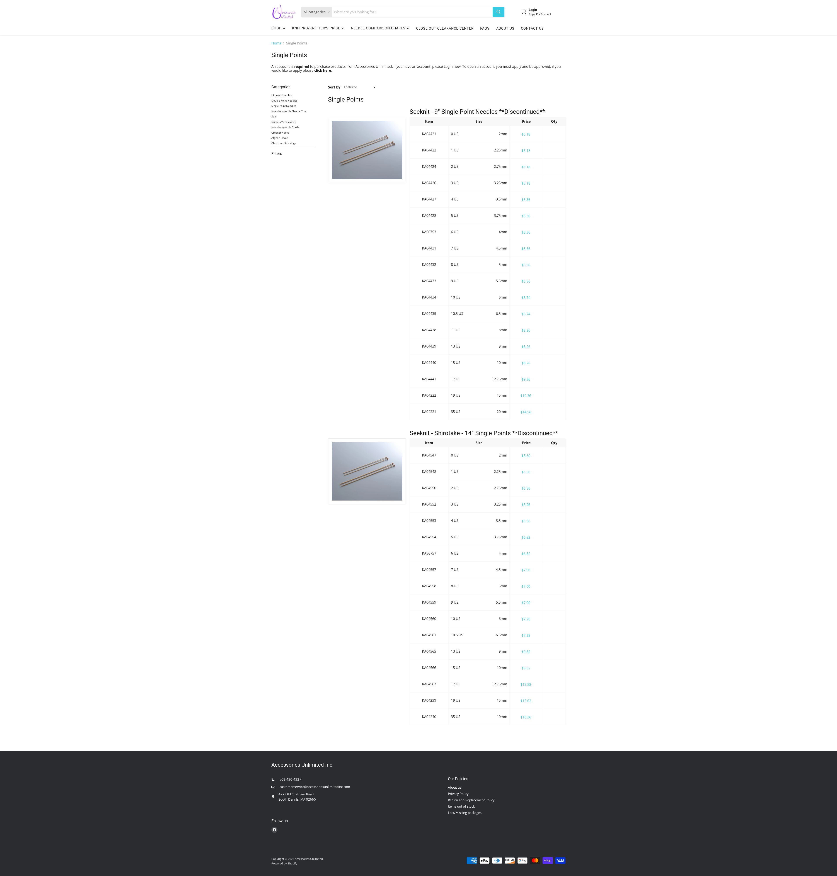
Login (533, 10)
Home (276, 43)
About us (454, 787)
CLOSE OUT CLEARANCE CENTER (445, 28)
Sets (274, 116)
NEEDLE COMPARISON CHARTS (378, 28)
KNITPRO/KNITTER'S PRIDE (316, 28)
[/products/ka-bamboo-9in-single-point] (367, 150)
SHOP (276, 28)
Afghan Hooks (279, 138)
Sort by (334, 87)
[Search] (498, 12)
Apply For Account (540, 14)
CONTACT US (532, 28)
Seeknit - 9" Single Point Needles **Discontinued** (477, 111)
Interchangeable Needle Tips (288, 111)
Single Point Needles (283, 106)
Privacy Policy (458, 793)
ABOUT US (505, 28)
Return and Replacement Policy (471, 800)
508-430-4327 (290, 779)
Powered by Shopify (284, 863)
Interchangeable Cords (285, 127)
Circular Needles (281, 95)
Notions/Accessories (283, 122)
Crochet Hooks (280, 132)
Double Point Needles (284, 100)
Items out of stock (461, 806)
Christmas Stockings (283, 143)
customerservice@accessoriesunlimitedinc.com (314, 786)
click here (322, 70)
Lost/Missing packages (464, 812)
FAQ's (485, 28)
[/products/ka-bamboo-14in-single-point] (367, 471)
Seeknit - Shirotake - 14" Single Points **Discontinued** (484, 433)
